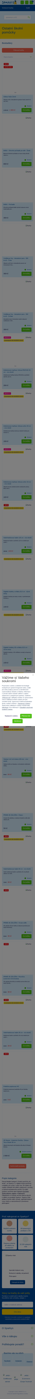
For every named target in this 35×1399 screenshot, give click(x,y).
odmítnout (5, 707)
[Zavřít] (33, 675)
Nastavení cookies (24, 703)
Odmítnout (17, 721)
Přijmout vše (6, 697)
